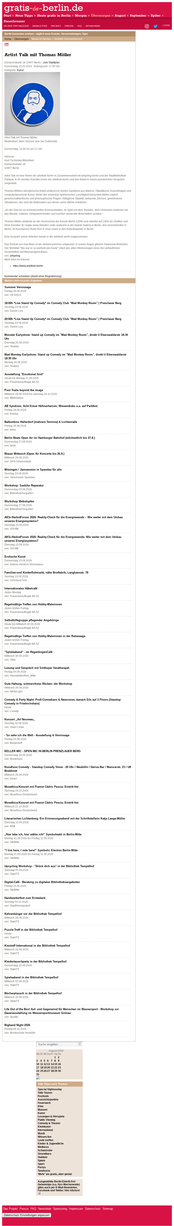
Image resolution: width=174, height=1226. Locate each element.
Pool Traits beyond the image (23, 390)
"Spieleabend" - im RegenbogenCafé (28, 652)
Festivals (43, 1096)
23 (59, 1067)
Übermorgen (100, 16)
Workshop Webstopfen (19, 501)
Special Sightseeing (50, 1089)
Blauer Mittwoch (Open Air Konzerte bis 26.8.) (34, 453)
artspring (15, 255)
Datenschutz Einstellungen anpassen (26, 1215)
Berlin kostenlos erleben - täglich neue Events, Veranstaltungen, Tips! (46, 33)
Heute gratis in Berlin (54, 16)
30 (59, 1070)
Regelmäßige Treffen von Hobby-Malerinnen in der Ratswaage (44, 636)
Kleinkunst (44, 1126)
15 (55, 1064)
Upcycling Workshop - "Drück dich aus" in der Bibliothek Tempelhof (49, 866)
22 (55, 1067)
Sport (41, 1163)
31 (37, 1074)
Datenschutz (93, 1208)
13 (48, 1064)
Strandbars (44, 1153)
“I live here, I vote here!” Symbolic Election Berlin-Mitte (41, 850)
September (138, 16)
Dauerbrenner (14, 21)
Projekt (56, 26)
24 (37, 1070)
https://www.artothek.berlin (28, 265)
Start (7, 16)
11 (41, 1064)
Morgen (81, 16)
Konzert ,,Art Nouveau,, (19, 719)
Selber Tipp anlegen (16, 26)
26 (45, 1070)
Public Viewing (46, 1119)
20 (48, 1067)
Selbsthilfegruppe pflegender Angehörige (31, 620)
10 (37, 1064)
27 (48, 1070)
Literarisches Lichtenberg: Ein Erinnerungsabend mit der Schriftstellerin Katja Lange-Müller (64, 818)
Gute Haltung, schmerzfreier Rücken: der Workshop (38, 683)
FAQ (79, 26)
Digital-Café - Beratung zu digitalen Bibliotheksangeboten (42, 882)
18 (41, 1067)
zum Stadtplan (51, 62)
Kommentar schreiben (33, 276)
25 (41, 1070)
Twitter (156, 26)
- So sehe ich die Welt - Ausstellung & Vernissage (36, 735)
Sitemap (108, 1208)
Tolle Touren (45, 1092)
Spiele (41, 1160)
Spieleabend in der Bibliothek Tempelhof (31, 977)
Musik (41, 1133)
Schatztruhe (45, 1150)
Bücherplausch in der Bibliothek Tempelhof (33, 993)
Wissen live (45, 1136)
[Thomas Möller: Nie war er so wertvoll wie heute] (32, 134)
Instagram (147, 26)
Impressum (76, 1208)
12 (45, 1064)
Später (156, 16)
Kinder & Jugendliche (51, 1143)
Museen (42, 1109)
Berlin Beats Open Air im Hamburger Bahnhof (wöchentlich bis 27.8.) (49, 437)
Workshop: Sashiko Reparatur (24, 485)
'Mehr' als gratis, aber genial (55, 1174)
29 (55, 1070)
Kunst (20, 70)
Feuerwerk (44, 1102)
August (120, 16)
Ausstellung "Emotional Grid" (24, 374)
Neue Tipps (24, 16)
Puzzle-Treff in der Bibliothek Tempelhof (30, 929)
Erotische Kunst (14, 556)
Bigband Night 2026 (17, 1025)
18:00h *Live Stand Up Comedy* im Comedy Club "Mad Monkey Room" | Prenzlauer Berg (62, 303)
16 (59, 1064)
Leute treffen (45, 1140)
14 (52, 1064)
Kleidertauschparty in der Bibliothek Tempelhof (35, 961)
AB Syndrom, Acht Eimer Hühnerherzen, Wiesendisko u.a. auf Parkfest (50, 406)
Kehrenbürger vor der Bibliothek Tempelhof (33, 913)
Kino (40, 1106)
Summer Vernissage (17, 287)
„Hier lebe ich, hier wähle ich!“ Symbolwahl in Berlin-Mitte (42, 834)
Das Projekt (10, 1208)
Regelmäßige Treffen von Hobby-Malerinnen (33, 604)
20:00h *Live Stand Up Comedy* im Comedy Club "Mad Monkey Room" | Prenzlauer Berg (62, 319)
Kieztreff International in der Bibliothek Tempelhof (37, 945)
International (45, 1130)
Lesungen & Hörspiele (51, 1116)
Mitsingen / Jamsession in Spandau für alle (33, 469)
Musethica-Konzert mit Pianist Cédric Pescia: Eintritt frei (41, 786)
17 (37, 1067)
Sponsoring (93, 26)
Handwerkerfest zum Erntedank (24, 898)
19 (45, 1067)
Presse (69, 26)
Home (7, 38)
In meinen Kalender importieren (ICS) (7, 44)
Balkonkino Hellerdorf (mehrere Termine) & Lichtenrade (40, 421)
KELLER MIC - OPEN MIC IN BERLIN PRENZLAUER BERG (42, 751)
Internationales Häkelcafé (20, 588)
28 (52, 1070)
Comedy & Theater (49, 1123)
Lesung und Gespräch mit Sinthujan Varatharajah (36, 667)
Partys (42, 1167)
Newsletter (39, 26)
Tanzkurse (44, 1170)
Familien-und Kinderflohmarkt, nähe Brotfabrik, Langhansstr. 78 (46, 572)
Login (166, 25)
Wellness (43, 1146)
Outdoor (43, 1157)
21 (52, 1067)
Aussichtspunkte (48, 1099)
